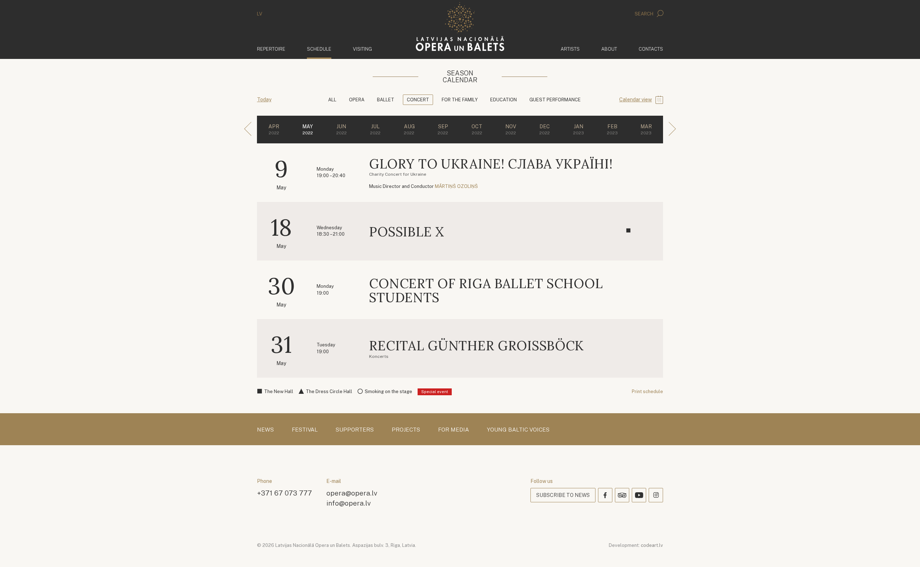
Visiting (362, 49)
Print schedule (647, 391)
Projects (406, 430)
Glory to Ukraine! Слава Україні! (490, 164)
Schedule (319, 49)
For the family (460, 99)
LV (259, 14)
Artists (570, 49)
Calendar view (635, 99)
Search (644, 14)
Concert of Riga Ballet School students (486, 290)
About (609, 49)
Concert (418, 99)
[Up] (904, 551)
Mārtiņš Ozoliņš (456, 186)
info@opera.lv (348, 503)
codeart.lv (652, 545)
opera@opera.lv (351, 493)
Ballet (385, 99)
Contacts (651, 49)
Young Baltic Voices (518, 430)
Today (264, 99)
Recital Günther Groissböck (476, 345)
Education (503, 99)
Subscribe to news (563, 495)
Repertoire (271, 49)
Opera (356, 99)
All (332, 99)
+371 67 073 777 (284, 493)
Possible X (406, 231)
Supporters (355, 430)
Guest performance (555, 99)
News (265, 430)
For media (453, 430)
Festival (305, 430)
